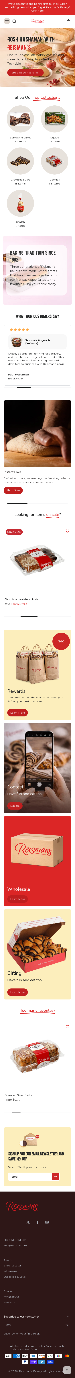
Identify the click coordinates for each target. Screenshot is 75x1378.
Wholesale (10, 1271)
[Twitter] (28, 1222)
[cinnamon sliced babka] (37, 1056)
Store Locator (12, 1265)
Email (9, 1324)
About (7, 1260)
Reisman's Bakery (30, 1371)
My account (11, 1296)
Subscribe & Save (15, 1276)
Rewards (9, 1302)
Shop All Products (15, 1239)
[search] (14, 21)
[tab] (26, 82)
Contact (9, 1291)
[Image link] (37, 665)
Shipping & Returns (16, 1245)
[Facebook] (37, 1222)
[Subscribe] (55, 1176)
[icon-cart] (67, 21)
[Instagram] (47, 1222)
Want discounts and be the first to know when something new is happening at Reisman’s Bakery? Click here (37, 7)
